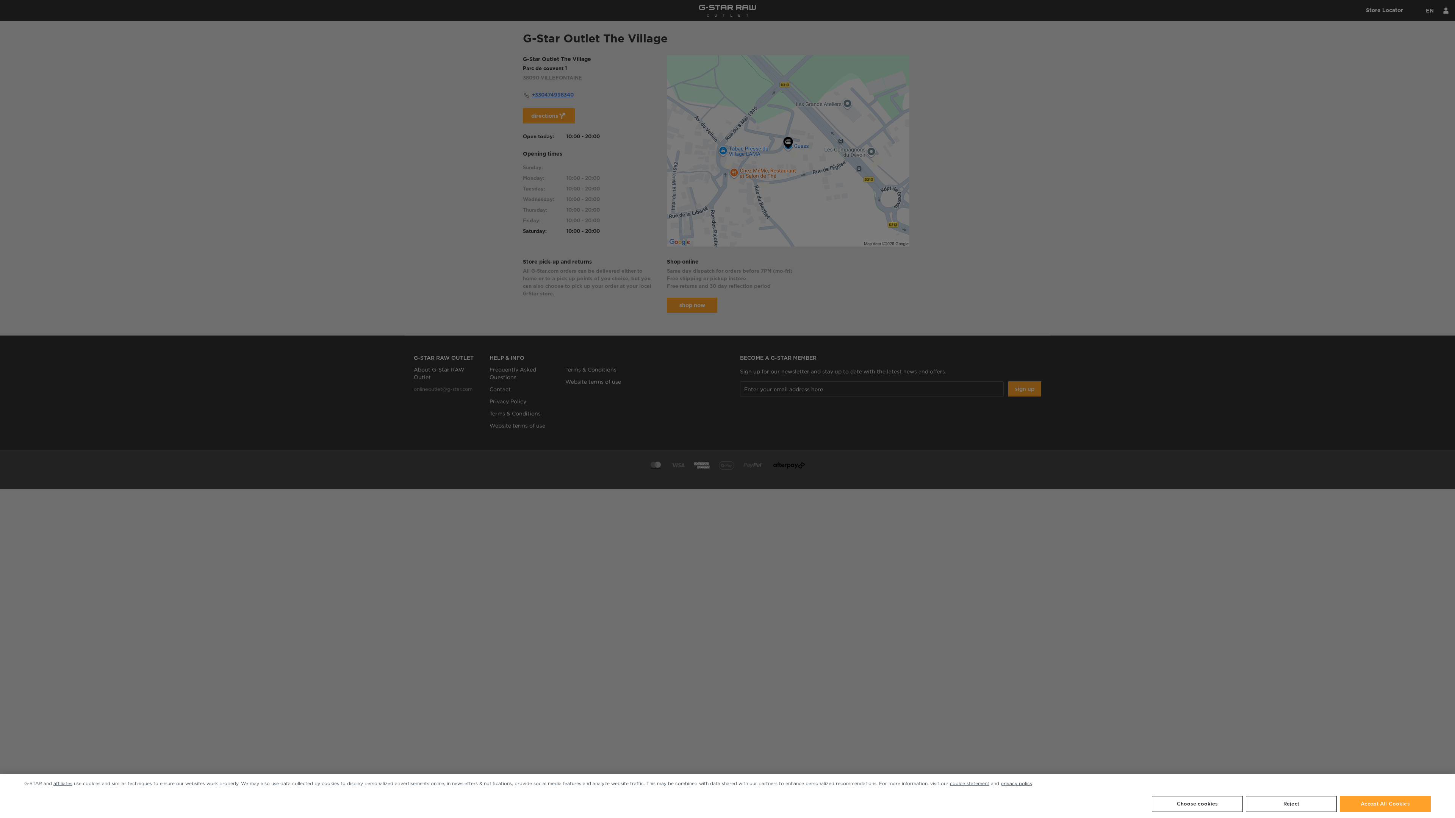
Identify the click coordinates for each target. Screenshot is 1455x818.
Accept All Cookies (1385, 804)
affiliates (62, 783)
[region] (727, 796)
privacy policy (1016, 783)
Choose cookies (1197, 804)
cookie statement (969, 783)
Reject (1291, 804)
